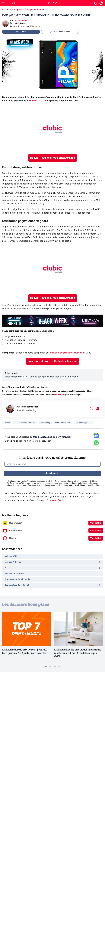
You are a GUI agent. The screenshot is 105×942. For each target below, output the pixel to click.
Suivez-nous (21, 31)
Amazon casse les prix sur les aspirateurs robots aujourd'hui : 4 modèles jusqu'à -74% (77, 653)
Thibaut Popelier (20, 21)
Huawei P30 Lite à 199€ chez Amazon (52, 158)
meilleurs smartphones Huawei (66, 353)
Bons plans (17, 9)
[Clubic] (52, 3)
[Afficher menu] (3, 3)
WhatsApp (65, 437)
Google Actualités (42, 437)
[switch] (95, 3)
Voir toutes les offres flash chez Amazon (52, 361)
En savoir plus (53, 500)
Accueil (6, 9)
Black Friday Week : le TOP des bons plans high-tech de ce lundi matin (41, 377)
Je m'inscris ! (52, 473)
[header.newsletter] (13, 4)
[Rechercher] (7, 4)
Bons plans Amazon (35, 9)
